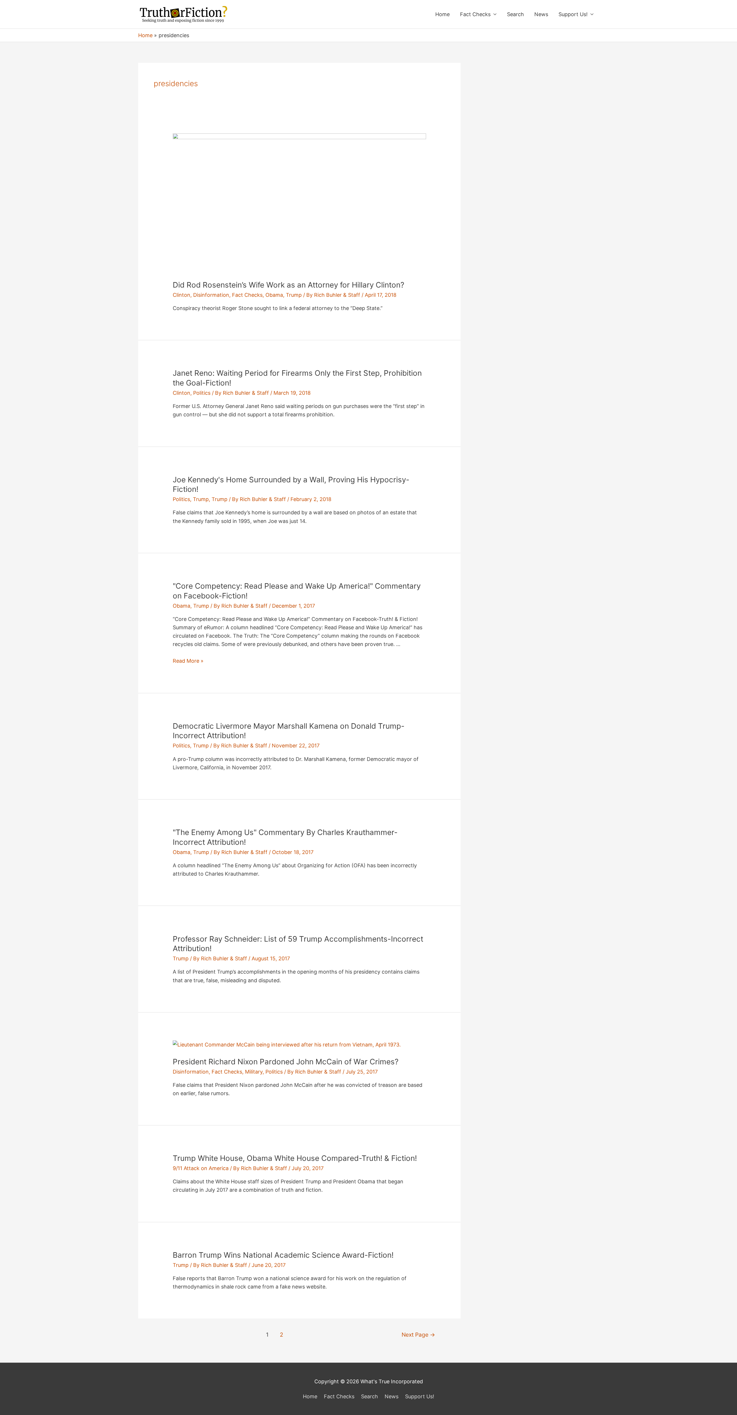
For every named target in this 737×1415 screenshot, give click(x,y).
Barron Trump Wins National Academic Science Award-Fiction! (283, 1254)
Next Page (418, 1334)
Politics (201, 393)
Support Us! (573, 14)
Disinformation (211, 295)
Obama (274, 295)
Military (254, 1072)
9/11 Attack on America (201, 1168)
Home (442, 14)
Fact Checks (475, 14)
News (541, 14)
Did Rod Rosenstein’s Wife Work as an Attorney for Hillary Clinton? (288, 284)
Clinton (181, 295)
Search (515, 14)
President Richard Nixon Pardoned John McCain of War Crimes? (285, 1061)
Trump (294, 295)
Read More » (188, 661)
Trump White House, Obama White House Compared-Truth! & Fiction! (295, 1158)
